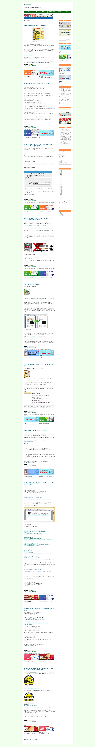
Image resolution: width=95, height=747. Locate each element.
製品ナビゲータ (61, 157)
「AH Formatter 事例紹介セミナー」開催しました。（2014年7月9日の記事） (36, 623)
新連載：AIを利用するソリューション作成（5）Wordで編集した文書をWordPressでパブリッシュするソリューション (65, 134)
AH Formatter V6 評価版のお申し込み (30, 645)
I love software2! (32, 7)
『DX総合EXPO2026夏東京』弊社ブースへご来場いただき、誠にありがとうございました (65, 140)
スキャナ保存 (61, 155)
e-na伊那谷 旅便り (62, 163)
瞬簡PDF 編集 (37, 414)
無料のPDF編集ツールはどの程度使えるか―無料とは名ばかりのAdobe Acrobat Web (66, 96)
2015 (61, 187)
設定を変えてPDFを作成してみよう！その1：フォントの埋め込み (36, 225)
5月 (61, 174)
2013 (61, 189)
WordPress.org (61, 215)
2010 (61, 192)
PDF (41, 414)
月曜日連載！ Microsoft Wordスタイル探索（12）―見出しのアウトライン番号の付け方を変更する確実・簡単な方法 (66, 90)
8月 (61, 171)
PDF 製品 (28, 67)
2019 (61, 183)
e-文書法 (60, 156)
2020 (61, 182)
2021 (61, 181)
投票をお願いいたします (27, 65)
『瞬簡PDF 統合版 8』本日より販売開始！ (35, 25)
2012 (61, 190)
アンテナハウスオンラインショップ (32, 336)
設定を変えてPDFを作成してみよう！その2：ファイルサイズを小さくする (37, 226)
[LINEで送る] (31, 64)
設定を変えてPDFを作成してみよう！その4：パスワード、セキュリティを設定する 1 (39, 218)
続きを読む (26, 197)
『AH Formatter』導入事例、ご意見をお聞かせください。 (39, 609)
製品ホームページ (30, 339)
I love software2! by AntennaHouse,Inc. (29, 742)
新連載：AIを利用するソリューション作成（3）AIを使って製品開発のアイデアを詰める (65, 143)
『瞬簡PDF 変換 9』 (43, 298)
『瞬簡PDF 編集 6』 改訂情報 (28, 441)
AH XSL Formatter (36, 612)
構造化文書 (61, 154)
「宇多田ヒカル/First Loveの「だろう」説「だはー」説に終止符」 (66, 94)
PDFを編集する (44, 414)
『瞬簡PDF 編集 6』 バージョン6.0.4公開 (35, 430)
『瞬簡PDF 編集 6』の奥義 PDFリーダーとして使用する (39, 364)
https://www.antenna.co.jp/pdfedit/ (29, 462)
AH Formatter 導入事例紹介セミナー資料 (30, 619)
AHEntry (41, 129)
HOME (28, 11)
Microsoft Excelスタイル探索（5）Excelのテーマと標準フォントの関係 (66, 100)
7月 (61, 172)
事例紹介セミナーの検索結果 (28, 624)
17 (59, 203)
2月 (61, 176)
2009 (61, 193)
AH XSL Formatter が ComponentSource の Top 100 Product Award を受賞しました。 (38, 668)
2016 (61, 186)
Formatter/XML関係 (51, 11)
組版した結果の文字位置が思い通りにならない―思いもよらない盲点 (39, 483)
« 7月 (59, 207)
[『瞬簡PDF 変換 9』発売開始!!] (36, 328)
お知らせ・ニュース (33, 67)
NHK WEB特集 (26, 122)
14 (35, 739)
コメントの (61, 214)
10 (31, 739)
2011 (61, 191)
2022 (61, 180)
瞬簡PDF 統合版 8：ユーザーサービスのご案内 (36, 62)
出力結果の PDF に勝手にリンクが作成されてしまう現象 (65, 103)
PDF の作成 (28, 202)
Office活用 (43, 11)
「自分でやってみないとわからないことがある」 (38, 83)
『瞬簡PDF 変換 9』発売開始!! (32, 284)
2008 (61, 194)
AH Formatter (26, 487)
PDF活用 (35, 11)
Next (37, 739)
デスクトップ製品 (38, 67)
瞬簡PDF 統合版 (44, 67)
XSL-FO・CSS (33, 593)
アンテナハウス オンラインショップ (31, 58)
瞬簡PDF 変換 (37, 349)
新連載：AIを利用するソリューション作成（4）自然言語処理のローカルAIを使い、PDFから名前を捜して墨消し (65, 137)
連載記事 (59, 11)
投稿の (60, 213)
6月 (61, 173)
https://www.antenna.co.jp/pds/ (29, 55)
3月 (61, 175)
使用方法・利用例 (41, 202)
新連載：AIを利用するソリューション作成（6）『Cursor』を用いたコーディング (65, 130)
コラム (67, 11)
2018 (61, 184)
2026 (61, 170)
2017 (61, 185)
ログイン (60, 212)
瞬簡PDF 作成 (46, 202)
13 (34, 739)
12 (33, 739)
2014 (61, 188)
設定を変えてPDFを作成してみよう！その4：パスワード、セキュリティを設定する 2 (39, 145)
